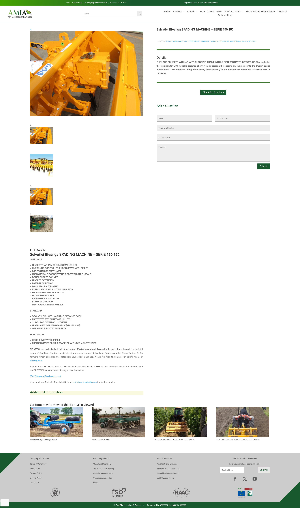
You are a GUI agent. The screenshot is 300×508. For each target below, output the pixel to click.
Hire (202, 12)
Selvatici (196, 41)
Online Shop (225, 16)
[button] (31, 29)
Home (167, 12)
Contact (282, 12)
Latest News (214, 12)
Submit (263, 166)
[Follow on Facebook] (235, 478)
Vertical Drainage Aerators (167, 473)
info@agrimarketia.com (97, 2)
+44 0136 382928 (119, 2)
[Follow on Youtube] (254, 478)
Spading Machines (249, 41)
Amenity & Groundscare (103, 473)
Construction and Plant (102, 478)
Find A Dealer (232, 12)
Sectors (177, 12)
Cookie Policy (35, 478)
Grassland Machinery (102, 464)
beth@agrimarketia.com (85, 382)
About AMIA (35, 468)
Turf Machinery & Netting (103, 468)
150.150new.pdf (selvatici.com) (45, 376)
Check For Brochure (213, 92)
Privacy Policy (36, 473)
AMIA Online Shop (74, 2)
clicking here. (36, 361)
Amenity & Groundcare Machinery (179, 41)
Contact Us (34, 482)
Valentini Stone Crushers (167, 464)
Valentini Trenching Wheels (168, 468)
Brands (191, 12)
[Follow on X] (244, 478)
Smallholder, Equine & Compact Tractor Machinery (221, 41)
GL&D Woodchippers (165, 478)
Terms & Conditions (38, 464)
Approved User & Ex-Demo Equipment (201, 2)
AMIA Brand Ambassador (260, 12)
